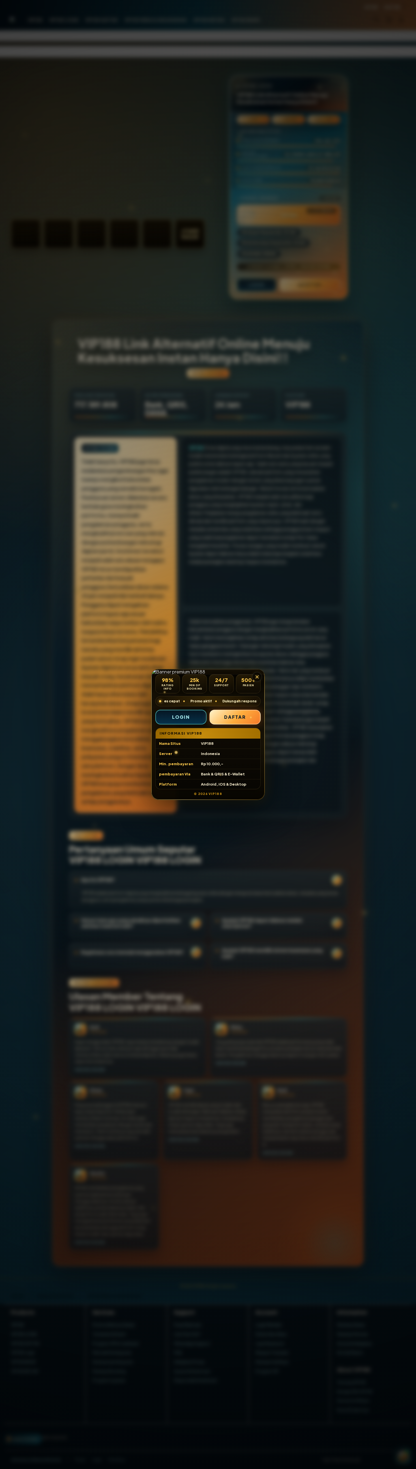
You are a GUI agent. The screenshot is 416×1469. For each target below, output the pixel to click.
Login (181, 717)
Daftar (235, 717)
